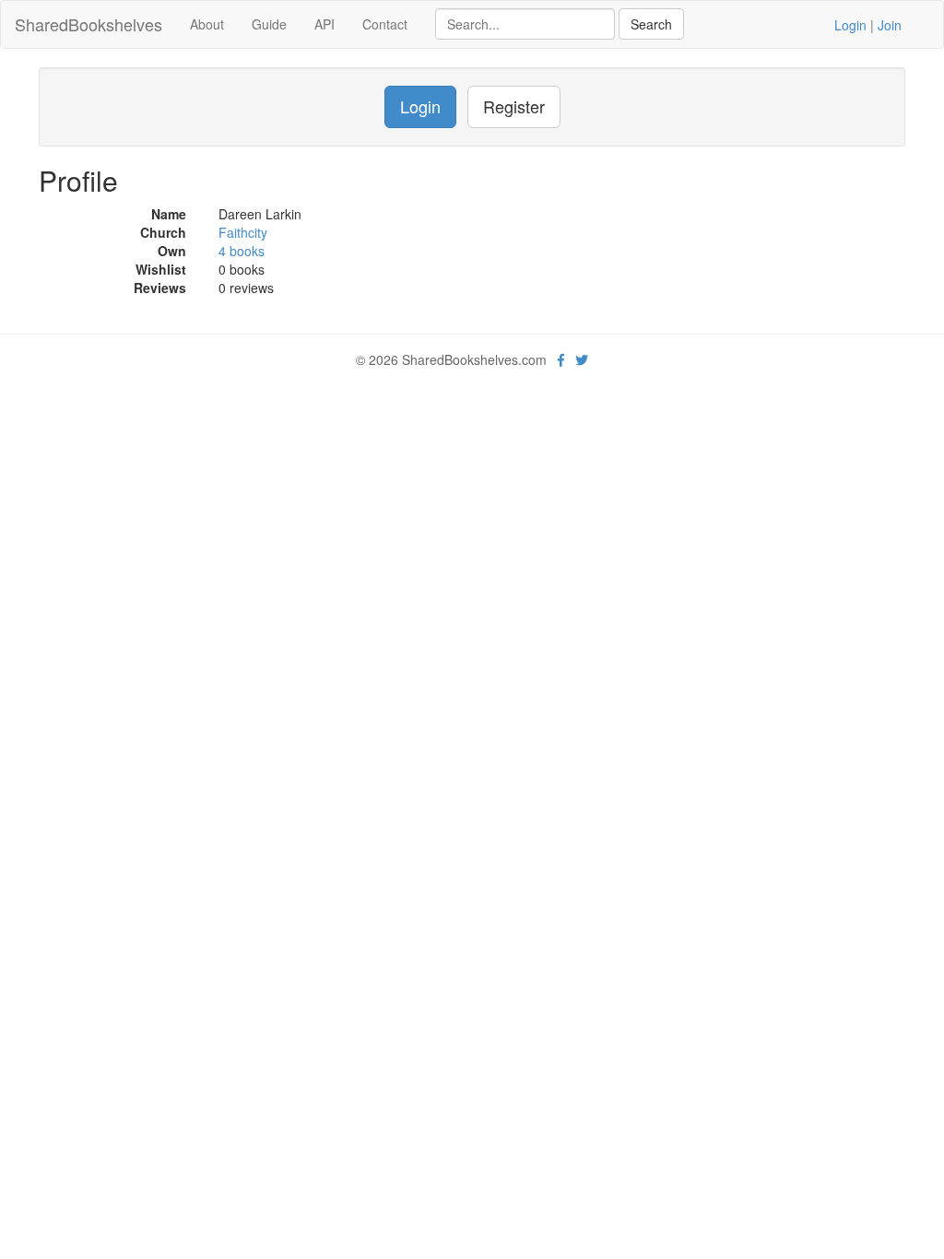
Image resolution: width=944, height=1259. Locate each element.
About (207, 24)
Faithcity (242, 232)
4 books (241, 250)
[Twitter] (581, 359)
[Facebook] (561, 359)
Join (890, 25)
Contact (384, 24)
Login (850, 25)
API (324, 24)
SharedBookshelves (88, 24)
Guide (269, 24)
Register (514, 106)
